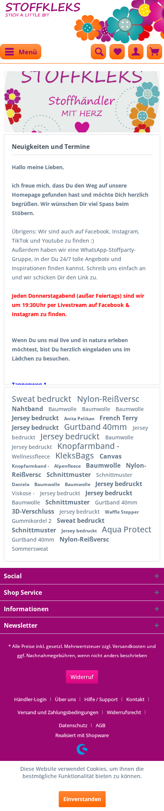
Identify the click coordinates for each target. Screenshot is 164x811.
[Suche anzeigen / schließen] (98, 51)
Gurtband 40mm (96, 426)
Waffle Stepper (122, 512)
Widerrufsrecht (124, 712)
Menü (28, 51)
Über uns (65, 699)
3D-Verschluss (34, 511)
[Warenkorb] (154, 51)
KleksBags (75, 455)
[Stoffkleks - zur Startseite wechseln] (43, 19)
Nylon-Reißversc (108, 398)
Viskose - (24, 493)
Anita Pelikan (80, 418)
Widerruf (82, 676)
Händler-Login (30, 699)
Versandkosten (129, 646)
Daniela (21, 484)
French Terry (119, 418)
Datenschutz (73, 725)
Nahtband (28, 409)
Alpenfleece (68, 466)
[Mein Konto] (135, 51)
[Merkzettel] (117, 51)
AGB (100, 725)
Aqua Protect (126, 529)
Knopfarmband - (88, 446)
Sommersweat (30, 548)
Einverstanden (82, 799)
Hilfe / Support (101, 699)
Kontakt (135, 699)
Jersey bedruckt (36, 418)
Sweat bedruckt (42, 398)
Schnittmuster (69, 474)
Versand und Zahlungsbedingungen (58, 712)
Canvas (111, 456)
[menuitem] (20, 51)
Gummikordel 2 (32, 520)
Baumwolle (63, 409)
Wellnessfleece (31, 456)
